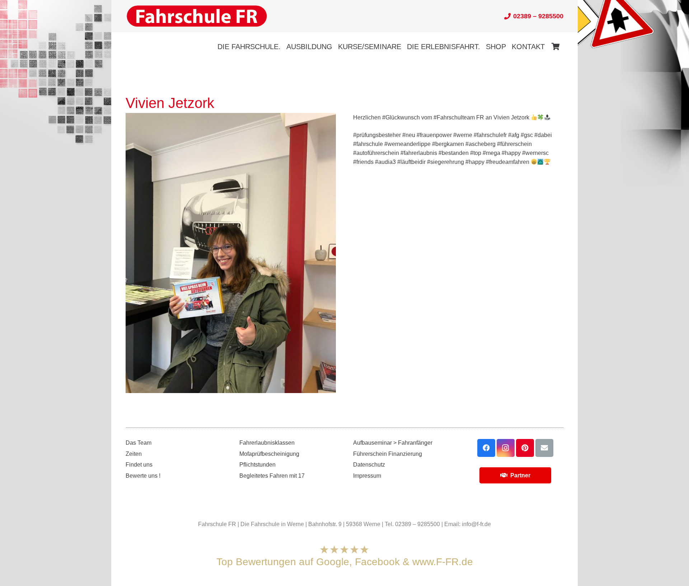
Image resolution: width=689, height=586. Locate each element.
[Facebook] (486, 448)
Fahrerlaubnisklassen (267, 443)
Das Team (138, 443)
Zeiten (134, 454)
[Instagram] (506, 448)
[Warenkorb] (555, 46)
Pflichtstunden (257, 465)
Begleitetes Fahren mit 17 (272, 476)
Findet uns (139, 465)
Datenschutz (369, 465)
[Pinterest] (525, 448)
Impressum (367, 476)
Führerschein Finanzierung (387, 454)
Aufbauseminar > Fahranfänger (392, 443)
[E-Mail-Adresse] (544, 448)
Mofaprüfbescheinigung (269, 454)
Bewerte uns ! (143, 476)
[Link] (197, 16)
